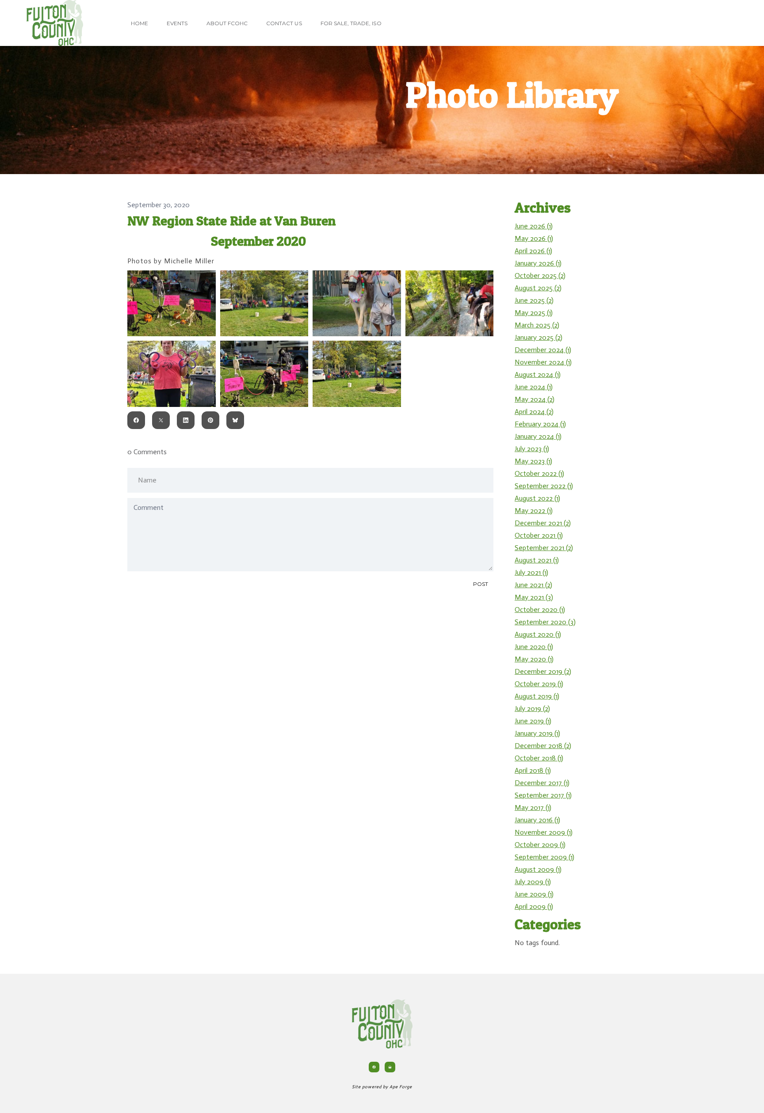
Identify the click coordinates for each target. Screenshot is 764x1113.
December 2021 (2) (543, 523)
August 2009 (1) (538, 869)
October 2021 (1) (539, 535)
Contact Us (284, 23)
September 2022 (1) (544, 486)
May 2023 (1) (533, 461)
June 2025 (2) (534, 300)
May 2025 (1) (534, 312)
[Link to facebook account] (374, 1067)
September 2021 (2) (544, 547)
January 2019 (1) (537, 733)
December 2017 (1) (542, 783)
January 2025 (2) (538, 337)
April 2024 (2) (534, 411)
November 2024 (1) (543, 362)
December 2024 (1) (543, 350)
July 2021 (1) (531, 572)
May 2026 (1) (534, 238)
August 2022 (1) (537, 498)
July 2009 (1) (533, 881)
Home (139, 23)
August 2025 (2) (538, 288)
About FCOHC (227, 23)
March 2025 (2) (537, 325)
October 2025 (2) (540, 275)
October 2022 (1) (539, 473)
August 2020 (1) (538, 634)
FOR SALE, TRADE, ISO (351, 23)
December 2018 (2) (543, 745)
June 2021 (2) (533, 585)
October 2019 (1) (539, 684)
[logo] (55, 23)
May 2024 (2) (534, 399)
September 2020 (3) (545, 622)
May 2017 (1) (533, 807)
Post (480, 584)
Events (177, 23)
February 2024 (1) (540, 424)
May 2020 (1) (534, 659)
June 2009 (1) (534, 894)
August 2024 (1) (538, 374)
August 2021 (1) (537, 560)
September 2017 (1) (543, 795)
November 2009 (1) (544, 832)
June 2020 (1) (534, 646)
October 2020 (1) (540, 609)
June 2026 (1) (534, 226)
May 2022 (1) (534, 510)
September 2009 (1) (544, 857)
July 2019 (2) (532, 708)
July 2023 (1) (532, 448)
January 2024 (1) (538, 436)
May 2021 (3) (534, 597)
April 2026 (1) (533, 251)
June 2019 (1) (533, 721)
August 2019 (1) (537, 696)
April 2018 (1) (533, 770)
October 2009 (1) (540, 844)
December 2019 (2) (543, 671)
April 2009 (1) (534, 906)
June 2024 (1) (534, 387)
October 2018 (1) (539, 758)
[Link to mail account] (390, 1067)
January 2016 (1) (537, 820)
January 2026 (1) (538, 263)
